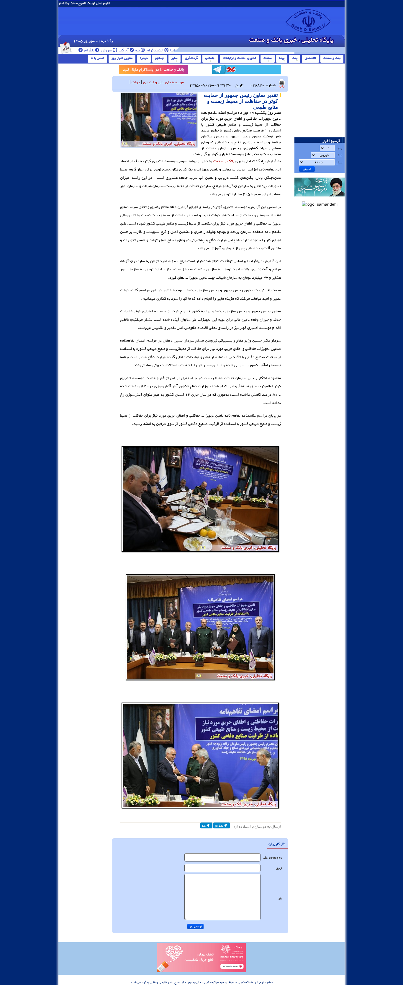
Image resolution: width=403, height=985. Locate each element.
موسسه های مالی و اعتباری (163, 82)
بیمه (281, 58)
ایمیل (279, 868)
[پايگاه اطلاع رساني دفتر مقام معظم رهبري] (319, 198)
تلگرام (88, 50)
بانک (294, 58)
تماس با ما (97, 58)
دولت (136, 82)
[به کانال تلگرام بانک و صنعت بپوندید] (246, 70)
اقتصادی (310, 58)
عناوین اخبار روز (122, 58)
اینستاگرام (154, 50)
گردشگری (191, 58)
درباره (144, 58)
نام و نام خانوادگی (272, 858)
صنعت (267, 58)
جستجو (159, 58)
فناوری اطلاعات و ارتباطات (239, 58)
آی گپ (123, 50)
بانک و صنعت (331, 58)
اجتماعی (210, 58)
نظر (280, 898)
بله (137, 50)
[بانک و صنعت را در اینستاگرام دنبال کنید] (153, 70)
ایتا (172, 50)
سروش (106, 50)
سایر (174, 58)
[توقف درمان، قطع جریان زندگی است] (201, 971)
